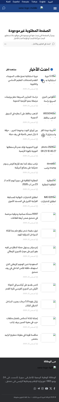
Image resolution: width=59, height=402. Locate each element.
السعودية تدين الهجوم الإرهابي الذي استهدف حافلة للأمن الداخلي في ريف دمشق (21, 268)
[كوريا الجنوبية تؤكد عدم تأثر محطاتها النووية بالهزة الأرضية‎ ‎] (48, 149)
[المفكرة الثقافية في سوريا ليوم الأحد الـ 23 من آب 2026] (48, 183)
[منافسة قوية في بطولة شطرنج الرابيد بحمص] (48, 337)
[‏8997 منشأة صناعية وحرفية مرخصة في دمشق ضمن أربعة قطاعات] (48, 216)
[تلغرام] (39, 388)
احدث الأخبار (39, 70)
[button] (54, 8)
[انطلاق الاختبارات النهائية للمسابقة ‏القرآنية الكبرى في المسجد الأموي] (48, 200)
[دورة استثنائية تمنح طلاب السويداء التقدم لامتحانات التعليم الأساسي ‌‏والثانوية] (48, 79)
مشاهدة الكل (11, 69)
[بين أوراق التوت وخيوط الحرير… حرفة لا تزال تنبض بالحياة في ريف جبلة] (48, 133)
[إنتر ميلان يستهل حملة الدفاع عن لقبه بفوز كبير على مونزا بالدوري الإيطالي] (48, 250)
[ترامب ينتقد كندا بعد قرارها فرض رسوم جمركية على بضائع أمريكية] (48, 166)
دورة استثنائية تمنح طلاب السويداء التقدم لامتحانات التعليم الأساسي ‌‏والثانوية (22, 80)
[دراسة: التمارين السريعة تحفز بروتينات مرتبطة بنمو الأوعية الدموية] (48, 99)
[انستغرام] (42, 388)
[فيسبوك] (54, 388)
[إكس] (51, 388)
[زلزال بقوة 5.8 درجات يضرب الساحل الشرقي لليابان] (48, 304)
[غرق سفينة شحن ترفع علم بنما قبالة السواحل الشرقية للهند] (48, 233)
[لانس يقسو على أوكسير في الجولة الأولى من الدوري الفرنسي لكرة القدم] (48, 287)
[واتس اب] (35, 388)
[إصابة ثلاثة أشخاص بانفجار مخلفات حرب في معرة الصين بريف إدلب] (48, 321)
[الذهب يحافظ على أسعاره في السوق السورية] (48, 116)
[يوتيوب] (46, 388)
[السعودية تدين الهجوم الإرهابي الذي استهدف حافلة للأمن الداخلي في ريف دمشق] (48, 267)
